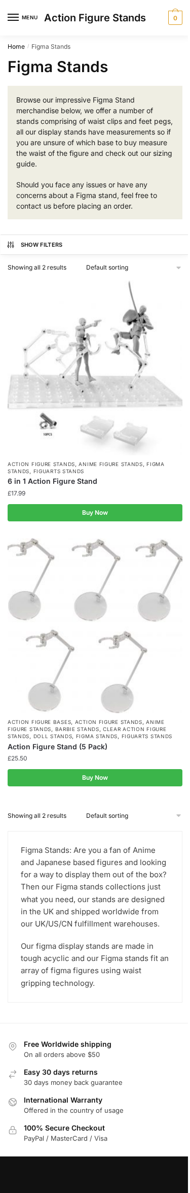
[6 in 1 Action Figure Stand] (95, 367)
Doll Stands (52, 736)
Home (16, 46)
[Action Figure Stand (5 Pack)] (95, 625)
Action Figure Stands (95, 18)
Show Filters (42, 244)
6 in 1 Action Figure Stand (52, 481)
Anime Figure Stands (110, 464)
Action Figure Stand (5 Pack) (57, 746)
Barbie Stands (77, 729)
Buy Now (95, 512)
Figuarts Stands (59, 471)
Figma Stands (97, 736)
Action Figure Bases (39, 722)
